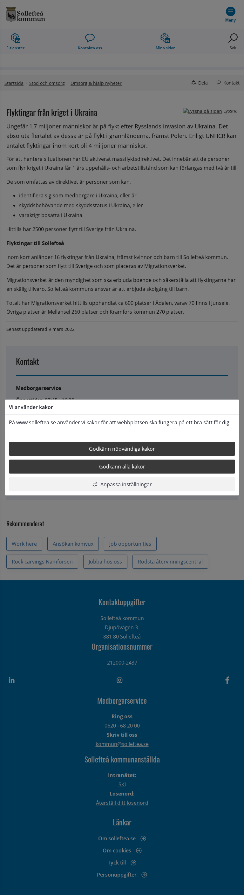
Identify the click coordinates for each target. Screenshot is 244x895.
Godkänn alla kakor (122, 466)
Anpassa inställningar (126, 484)
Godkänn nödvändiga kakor (122, 448)
